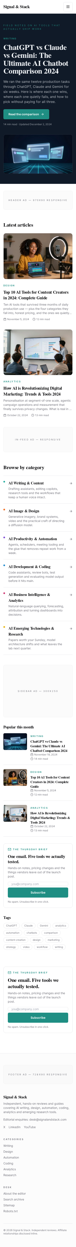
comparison (51, 932)
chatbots (32, 932)
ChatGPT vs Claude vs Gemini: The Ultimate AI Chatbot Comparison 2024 (35, 59)
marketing (54, 939)
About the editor (14, 1193)
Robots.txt (10, 1211)
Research (9, 1175)
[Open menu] (68, 6)
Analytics (12, 381)
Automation (11, 1157)
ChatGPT (11, 925)
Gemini (44, 925)
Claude (28, 925)
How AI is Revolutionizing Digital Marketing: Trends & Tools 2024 (32, 391)
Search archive (13, 1199)
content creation (16, 939)
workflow (42, 947)
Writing (9, 38)
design (37, 939)
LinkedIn (14, 1127)
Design (9, 285)
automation (12, 932)
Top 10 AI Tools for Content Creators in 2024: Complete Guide (35, 295)
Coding (8, 1163)
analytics (60, 925)
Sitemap (9, 1205)
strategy (11, 947)
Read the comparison (23, 114)
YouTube (30, 1127)
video (26, 947)
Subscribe (38, 892)
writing (59, 947)
